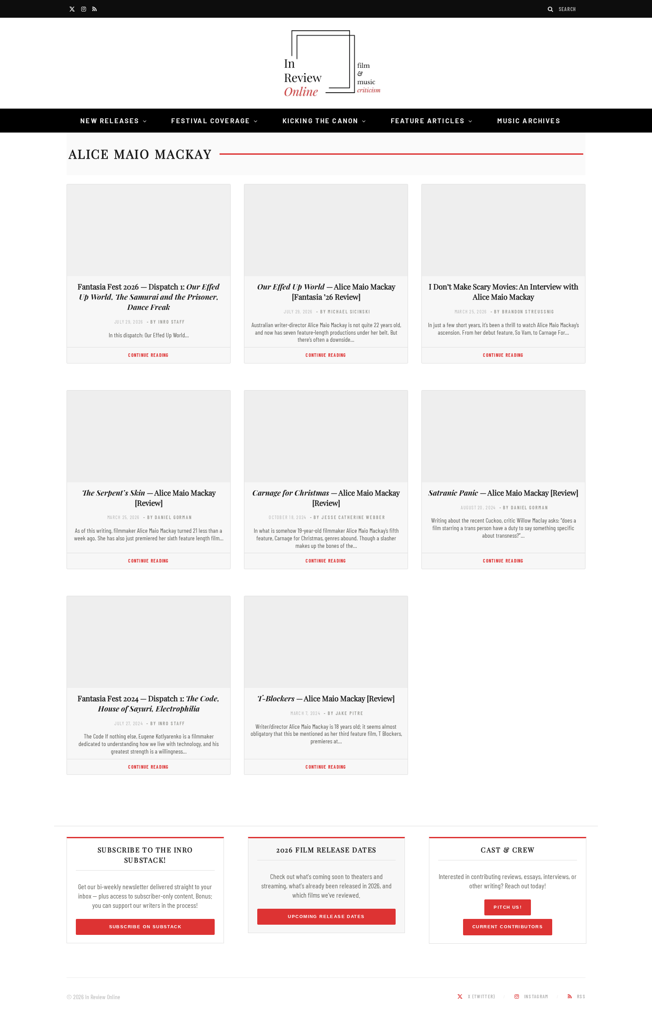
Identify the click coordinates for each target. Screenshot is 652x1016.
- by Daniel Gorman (167, 517)
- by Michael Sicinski (343, 311)
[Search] (551, 9)
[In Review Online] (326, 64)
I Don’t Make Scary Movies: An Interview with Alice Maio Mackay (503, 291)
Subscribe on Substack (145, 926)
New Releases (109, 121)
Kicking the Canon (321, 121)
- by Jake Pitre (343, 713)
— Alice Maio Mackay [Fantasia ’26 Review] (326, 291)
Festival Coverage (210, 121)
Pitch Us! (508, 907)
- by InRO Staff (166, 321)
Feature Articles (428, 121)
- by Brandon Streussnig (522, 311)
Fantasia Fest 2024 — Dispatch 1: (149, 703)
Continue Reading (148, 355)
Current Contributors (507, 926)
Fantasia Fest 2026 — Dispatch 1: (149, 296)
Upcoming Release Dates (326, 916)
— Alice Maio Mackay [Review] (149, 498)
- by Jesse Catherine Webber (347, 517)
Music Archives (529, 121)
